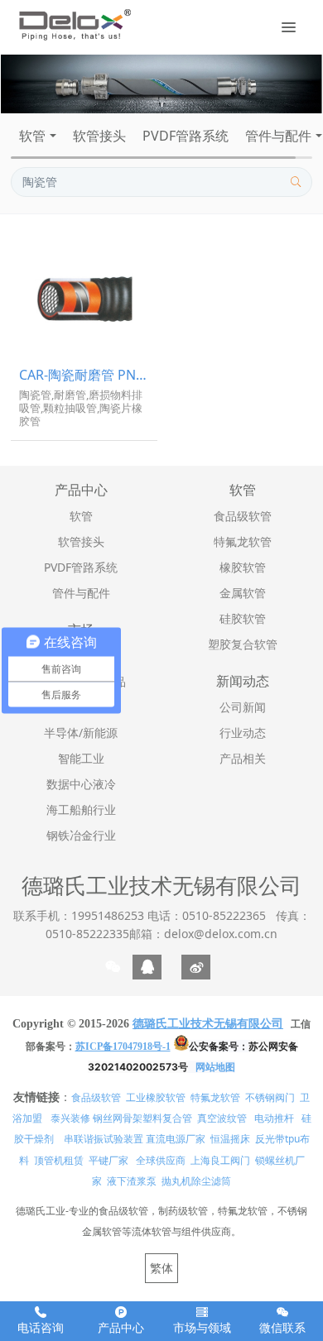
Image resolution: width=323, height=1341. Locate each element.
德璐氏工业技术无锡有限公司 (161, 885)
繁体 (161, 1268)
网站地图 (215, 1067)
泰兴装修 (70, 1118)
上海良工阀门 (220, 1160)
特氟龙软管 (215, 1097)
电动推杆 (274, 1118)
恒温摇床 (230, 1139)
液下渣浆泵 (132, 1181)
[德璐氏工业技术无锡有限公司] (74, 25)
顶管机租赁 (59, 1160)
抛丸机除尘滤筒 (196, 1181)
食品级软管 (96, 1097)
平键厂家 (108, 1160)
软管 (32, 136)
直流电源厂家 (175, 1139)
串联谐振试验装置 (103, 1139)
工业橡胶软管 (156, 1097)
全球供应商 (161, 1160)
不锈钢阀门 (270, 1097)
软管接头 (99, 136)
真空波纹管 (222, 1118)
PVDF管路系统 (185, 136)
